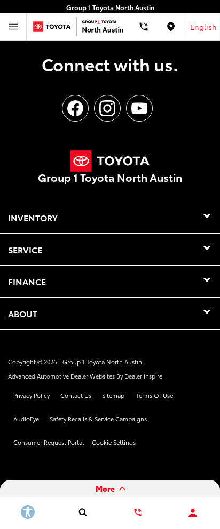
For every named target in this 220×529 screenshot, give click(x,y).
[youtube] (139, 108)
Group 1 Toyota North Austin (102, 361)
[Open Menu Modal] (13, 26)
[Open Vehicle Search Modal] (82, 512)
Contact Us (75, 395)
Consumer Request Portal (48, 442)
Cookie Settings (114, 442)
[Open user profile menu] (192, 513)
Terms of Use (154, 395)
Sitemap (113, 395)
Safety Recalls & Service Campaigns (98, 418)
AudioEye (26, 418)
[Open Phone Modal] (144, 26)
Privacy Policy (31, 395)
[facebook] (75, 108)
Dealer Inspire (143, 376)
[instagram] (107, 108)
